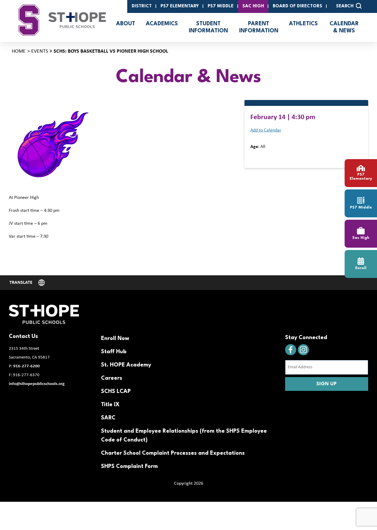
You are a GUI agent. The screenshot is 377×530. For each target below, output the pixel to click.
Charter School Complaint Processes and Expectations (173, 453)
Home (19, 51)
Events (39, 51)
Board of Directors (297, 6)
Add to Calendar (265, 130)
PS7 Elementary (180, 6)
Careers (111, 378)
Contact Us (23, 336)
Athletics (303, 23)
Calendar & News (344, 27)
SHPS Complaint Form (129, 466)
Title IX (110, 404)
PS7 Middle (221, 6)
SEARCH (344, 6)
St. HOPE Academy (126, 365)
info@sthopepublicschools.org (37, 384)
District (142, 6)
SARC (108, 418)
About (125, 23)
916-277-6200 (26, 366)
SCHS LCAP (116, 391)
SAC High (253, 6)
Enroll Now (115, 338)
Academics (162, 23)
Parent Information (258, 27)
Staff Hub (113, 351)
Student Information (208, 27)
